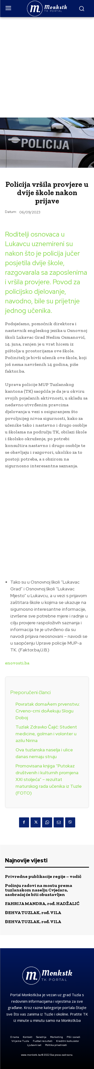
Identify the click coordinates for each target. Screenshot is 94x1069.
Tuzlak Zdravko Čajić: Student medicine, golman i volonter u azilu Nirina (46, 733)
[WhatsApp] (47, 822)
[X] (36, 822)
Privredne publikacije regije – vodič (43, 876)
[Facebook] (24, 822)
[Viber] (70, 822)
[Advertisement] (47, 67)
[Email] (59, 822)
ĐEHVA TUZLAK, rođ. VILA (33, 912)
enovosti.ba (17, 663)
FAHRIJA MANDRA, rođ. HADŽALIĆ (42, 903)
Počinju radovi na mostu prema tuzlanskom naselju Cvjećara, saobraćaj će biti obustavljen (38, 890)
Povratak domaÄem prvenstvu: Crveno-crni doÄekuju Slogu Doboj (48, 710)
